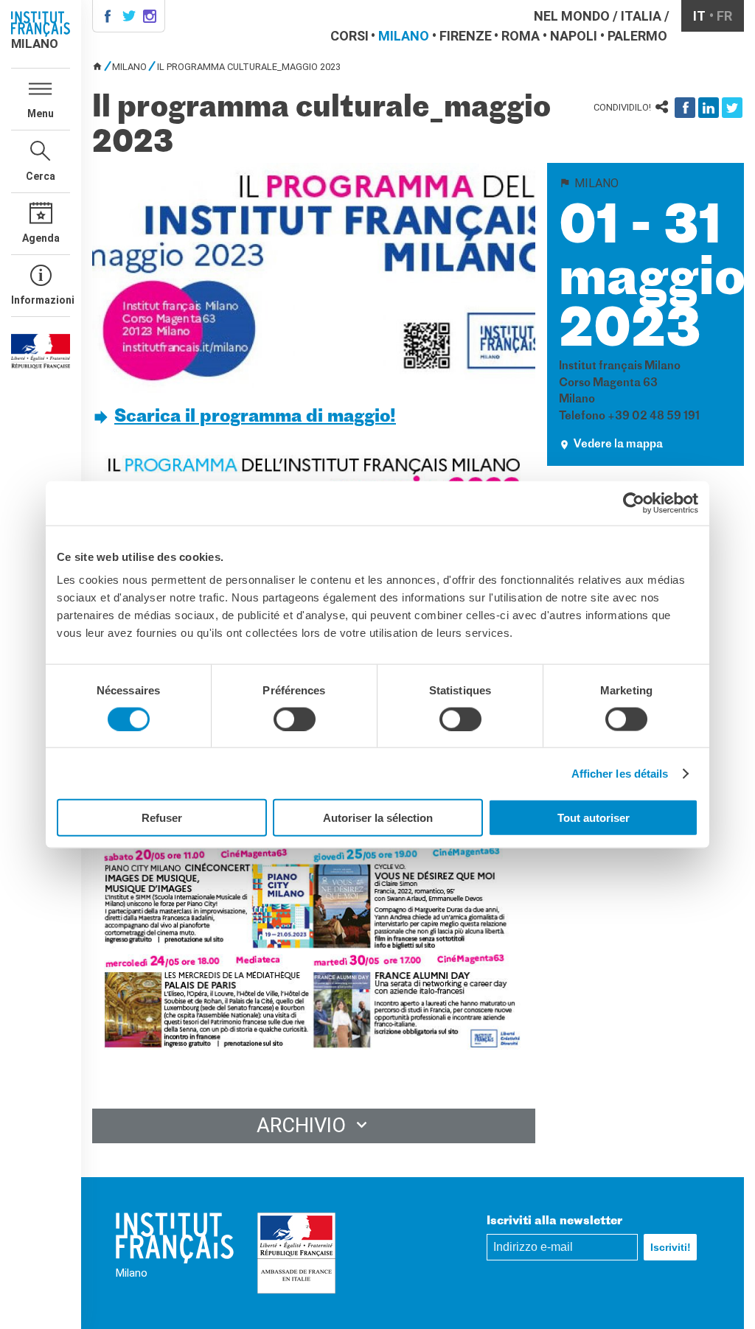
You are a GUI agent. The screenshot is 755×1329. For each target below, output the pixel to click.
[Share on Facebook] (685, 107)
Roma (520, 35)
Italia (641, 16)
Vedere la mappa (618, 444)
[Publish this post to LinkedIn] (708, 107)
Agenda (41, 238)
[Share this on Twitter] (732, 107)
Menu (40, 113)
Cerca (40, 176)
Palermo (637, 35)
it (699, 16)
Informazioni (40, 300)
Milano (403, 35)
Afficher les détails (620, 773)
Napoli (573, 35)
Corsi (349, 35)
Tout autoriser (593, 818)
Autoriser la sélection (378, 818)
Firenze (465, 35)
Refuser (162, 818)
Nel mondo (572, 16)
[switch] (295, 718)
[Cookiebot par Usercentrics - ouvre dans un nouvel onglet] (633, 503)
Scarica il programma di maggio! (255, 417)
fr (724, 16)
